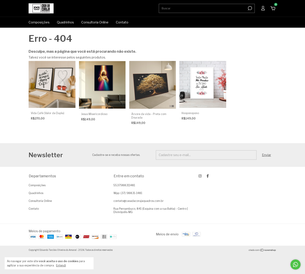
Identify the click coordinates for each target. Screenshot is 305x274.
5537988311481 (124, 185)
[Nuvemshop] (262, 250)
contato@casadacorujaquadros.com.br (138, 201)
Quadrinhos (65, 22)
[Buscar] (249, 8)
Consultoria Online (95, 22)
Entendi (61, 265)
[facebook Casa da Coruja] (207, 176)
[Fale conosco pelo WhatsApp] (295, 264)
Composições (39, 22)
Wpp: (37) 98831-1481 (127, 193)
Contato (122, 22)
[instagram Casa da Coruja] (200, 176)
